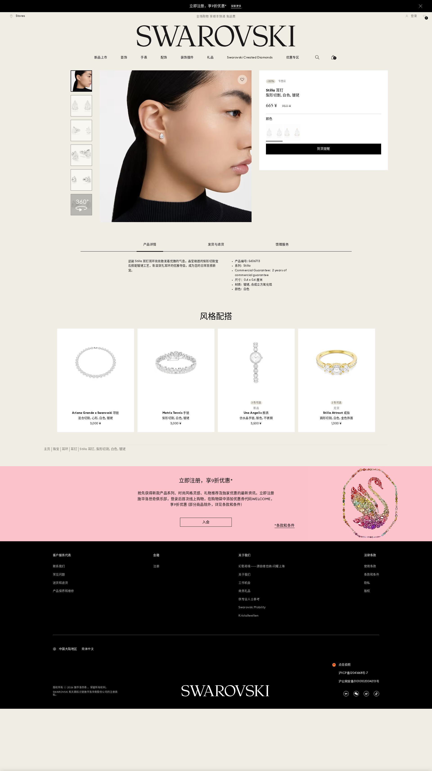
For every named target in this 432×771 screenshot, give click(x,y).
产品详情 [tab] (149, 244)
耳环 (65, 449)
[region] (216, 16)
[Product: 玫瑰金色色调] (292, 132)
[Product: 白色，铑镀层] (274, 132)
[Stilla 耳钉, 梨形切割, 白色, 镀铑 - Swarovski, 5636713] (81, 81)
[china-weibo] (366, 693)
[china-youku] (346, 693)
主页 (47, 449)
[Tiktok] (376, 693)
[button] (65, 649)
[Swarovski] (216, 36)
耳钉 (74, 449)
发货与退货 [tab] (216, 244)
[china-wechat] (356, 693)
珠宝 (56, 449)
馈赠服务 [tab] (282, 244)
